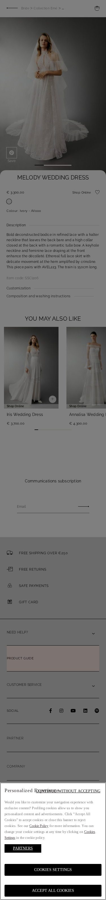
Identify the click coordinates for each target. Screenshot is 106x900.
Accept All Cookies (53, 890)
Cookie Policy (38, 826)
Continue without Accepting (68, 791)
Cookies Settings (53, 870)
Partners (23, 848)
